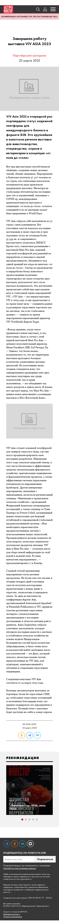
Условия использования (12, 916)
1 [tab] (22, 819)
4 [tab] (33, 819)
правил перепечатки (21, 876)
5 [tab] (37, 819)
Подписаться (45, 859)
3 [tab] (29, 819)
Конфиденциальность (11, 914)
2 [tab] (26, 819)
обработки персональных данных (19, 868)
